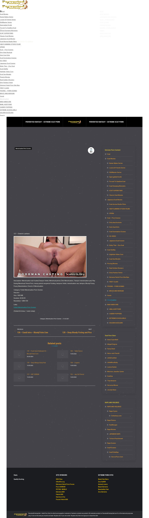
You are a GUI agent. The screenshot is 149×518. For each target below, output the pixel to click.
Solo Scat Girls (114, 227)
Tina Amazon (111, 381)
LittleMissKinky (112, 362)
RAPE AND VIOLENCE (114, 406)
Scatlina (110, 376)
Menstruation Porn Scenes (23, 148)
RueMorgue (113, 425)
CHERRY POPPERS (115, 314)
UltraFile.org (60, 482)
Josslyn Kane (111, 390)
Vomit (109, 295)
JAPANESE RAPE (114, 434)
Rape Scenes (111, 443)
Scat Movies (111, 158)
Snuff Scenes (111, 447)
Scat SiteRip (111, 250)
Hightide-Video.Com (116, 254)
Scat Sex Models (115, 259)
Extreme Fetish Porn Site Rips (119, 277)
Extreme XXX (60, 492)
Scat (108, 154)
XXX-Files (59, 479)
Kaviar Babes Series (116, 163)
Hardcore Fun (60, 497)
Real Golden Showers (116, 268)
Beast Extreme (103, 487)
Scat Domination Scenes (117, 231)
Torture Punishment (116, 438)
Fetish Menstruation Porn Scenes (25, 307)
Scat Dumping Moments (117, 186)
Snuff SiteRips (114, 452)
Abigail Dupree (112, 344)
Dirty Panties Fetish (115, 272)
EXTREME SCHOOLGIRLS (117, 318)
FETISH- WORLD (61, 489)
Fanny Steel (111, 349)
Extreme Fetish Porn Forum (65, 484)
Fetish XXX (59, 494)
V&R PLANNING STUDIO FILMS (119, 209)
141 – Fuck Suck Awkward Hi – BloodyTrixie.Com (37, 352)
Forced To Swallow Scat (117, 181)
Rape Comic (113, 411)
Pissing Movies (112, 263)
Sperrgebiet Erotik (115, 177)
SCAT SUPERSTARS (116, 190)
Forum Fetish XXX (62, 499)
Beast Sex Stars (103, 479)
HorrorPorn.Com (117, 457)
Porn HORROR (60, 487)
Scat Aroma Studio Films (117, 204)
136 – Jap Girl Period (77, 374)
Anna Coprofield (112, 339)
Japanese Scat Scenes (116, 241)
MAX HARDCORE (112, 304)
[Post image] (19, 354)
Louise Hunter (112, 367)
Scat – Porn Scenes (113, 218)
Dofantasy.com (116, 416)
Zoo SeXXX (102, 482)
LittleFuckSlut (112, 358)
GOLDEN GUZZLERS (116, 323)
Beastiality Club (103, 489)
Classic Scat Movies (116, 195)
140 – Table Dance (76, 351)
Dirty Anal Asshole (115, 222)
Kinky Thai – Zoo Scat (116, 245)
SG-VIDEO (112, 236)
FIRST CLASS (113, 282)
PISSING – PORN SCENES (115, 286)
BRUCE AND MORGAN (116, 291)
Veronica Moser (112, 385)
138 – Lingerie (75, 363)
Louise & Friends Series (117, 168)
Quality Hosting (19, 479)
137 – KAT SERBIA (33, 374)
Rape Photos (111, 420)
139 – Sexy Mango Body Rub (36, 363)
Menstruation (111, 300)
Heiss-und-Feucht (113, 353)
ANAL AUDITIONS (115, 309)
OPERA (111, 213)
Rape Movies (111, 429)
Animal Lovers (103, 484)
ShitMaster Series (115, 172)
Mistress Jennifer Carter (115, 371)
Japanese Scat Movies (114, 200)
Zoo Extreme (102, 492)
